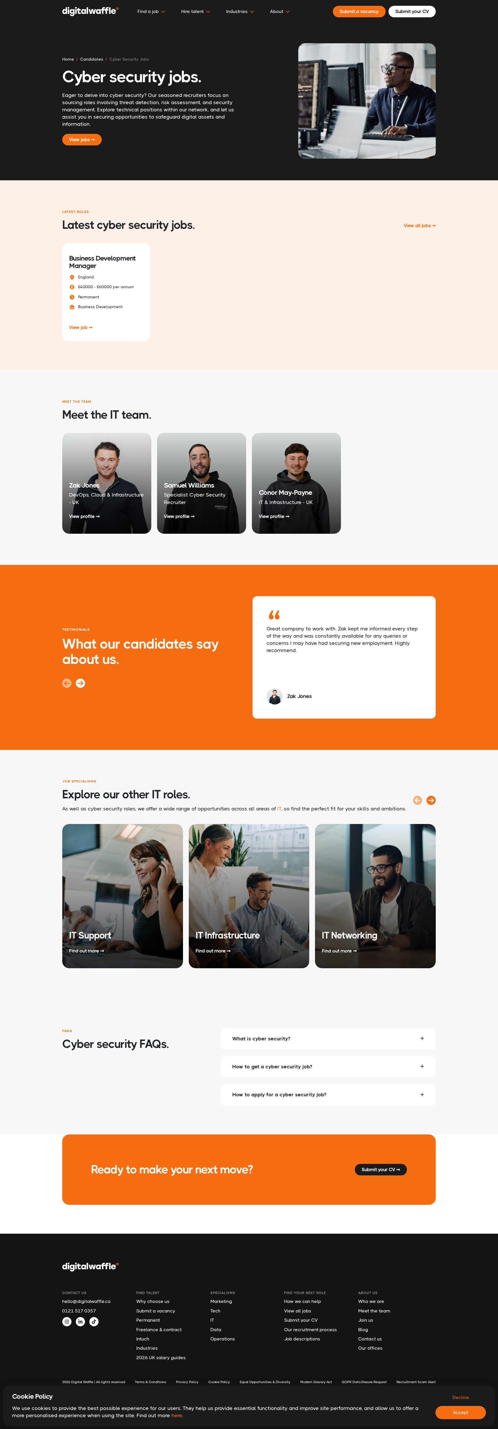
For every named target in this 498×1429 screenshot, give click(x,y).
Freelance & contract (159, 1329)
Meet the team (374, 1311)
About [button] (276, 11)
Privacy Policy (187, 1382)
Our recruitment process (310, 1329)
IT (279, 809)
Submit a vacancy (155, 1311)
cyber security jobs (129, 59)
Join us (365, 1320)
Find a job (148, 11)
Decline (460, 1397)
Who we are (371, 1301)
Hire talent (192, 11)
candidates (91, 59)
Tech (215, 1311)
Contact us (370, 1339)
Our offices (370, 1348)
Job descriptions (302, 1339)
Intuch (142, 1339)
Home (68, 59)
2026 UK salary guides (161, 1357)
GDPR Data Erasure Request (364, 1382)
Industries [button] (237, 11)
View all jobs (297, 1311)
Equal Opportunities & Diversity (265, 1382)
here (176, 1415)
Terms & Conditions (150, 1382)
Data (215, 1329)
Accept (460, 1412)
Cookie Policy (219, 1382)
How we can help (302, 1301)
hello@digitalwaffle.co (86, 1301)
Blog (363, 1329)
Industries (147, 1348)
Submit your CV (301, 1320)
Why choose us (152, 1301)
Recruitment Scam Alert (416, 1382)
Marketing (221, 1301)
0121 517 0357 (79, 1311)
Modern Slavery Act (316, 1382)
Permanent (148, 1320)
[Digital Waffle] (90, 11)
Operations (222, 1339)
